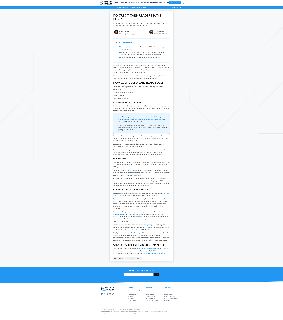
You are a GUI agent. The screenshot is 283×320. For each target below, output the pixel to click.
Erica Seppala (159, 31)
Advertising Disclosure (110, 311)
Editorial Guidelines (169, 294)
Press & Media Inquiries (170, 296)
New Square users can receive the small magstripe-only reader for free (142, 119)
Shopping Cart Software (152, 300)
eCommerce (131, 298)
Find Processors (175, 2)
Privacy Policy (167, 300)
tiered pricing (135, 233)
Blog (118, 7)
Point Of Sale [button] (131, 2)
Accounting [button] (162, 2)
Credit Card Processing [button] (120, 2)
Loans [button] (137, 2)
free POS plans (132, 170)
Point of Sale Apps (150, 296)
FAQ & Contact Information (170, 290)
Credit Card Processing (134, 290)
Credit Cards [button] (143, 2)
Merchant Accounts (151, 290)
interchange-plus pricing (137, 214)
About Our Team (168, 292)
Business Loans (132, 294)
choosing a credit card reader (149, 248)
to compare (117, 251)
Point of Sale (131, 292)
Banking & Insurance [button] (152, 2)
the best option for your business (154, 253)
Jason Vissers (124, 31)
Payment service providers (122, 199)
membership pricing (145, 225)
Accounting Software (151, 298)
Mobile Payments (124, 7)
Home (113, 7)
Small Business (132, 300)
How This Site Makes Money (171, 298)
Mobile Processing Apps (152, 292)
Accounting (131, 296)
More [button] (167, 2)
